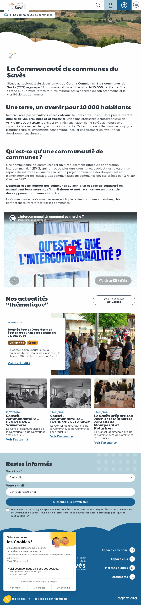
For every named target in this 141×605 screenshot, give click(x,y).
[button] (136, 5)
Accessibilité (124, 5)
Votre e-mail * (16, 485)
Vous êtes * (14, 471)
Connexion (110, 5)
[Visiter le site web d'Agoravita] (127, 598)
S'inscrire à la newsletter (70, 502)
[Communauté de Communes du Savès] (16, 6)
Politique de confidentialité (50, 599)
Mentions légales (14, 599)
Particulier (17, 477)
